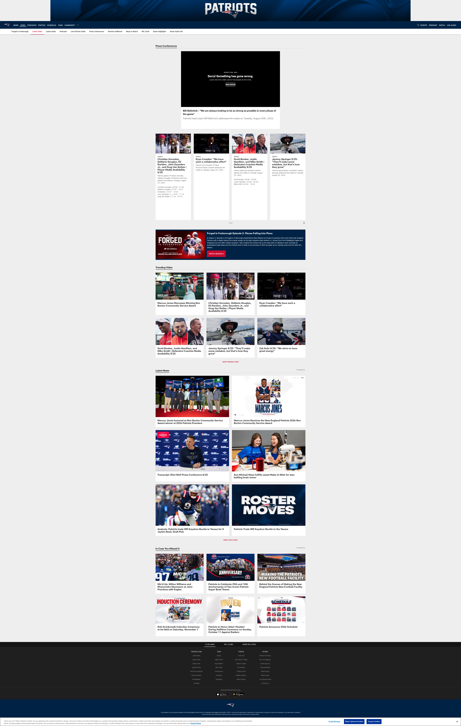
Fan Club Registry (265, 659)
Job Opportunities (265, 679)
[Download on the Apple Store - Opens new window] (222, 695)
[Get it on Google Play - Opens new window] (238, 695)
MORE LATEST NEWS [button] (230, 540)
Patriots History (196, 675)
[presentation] (304, 223)
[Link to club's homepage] (7, 25)
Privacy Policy (196, 723)
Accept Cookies (374, 721)
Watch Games (241, 679)
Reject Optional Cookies (354, 721)
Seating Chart (241, 671)
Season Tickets (241, 663)
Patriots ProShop (265, 655)
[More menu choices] (78, 25)
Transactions (219, 671)
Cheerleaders (196, 679)
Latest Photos (196, 667)
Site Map (196, 683)
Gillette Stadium (241, 675)
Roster (219, 655)
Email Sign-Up (265, 663)
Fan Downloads (265, 667)
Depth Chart (219, 659)
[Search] (418, 25)
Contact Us (265, 683)
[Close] (457, 721)
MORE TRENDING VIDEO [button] (230, 362)
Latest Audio (196, 663)
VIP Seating (241, 667)
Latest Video (196, 659)
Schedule (219, 675)
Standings (219, 679)
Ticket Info (241, 655)
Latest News (196, 655)
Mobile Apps (265, 671)
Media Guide (265, 675)
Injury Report (219, 663)
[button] (231, 84)
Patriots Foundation (196, 671)
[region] (230, 721)
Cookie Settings (334, 721)
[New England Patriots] (230, 705)
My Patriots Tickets (241, 659)
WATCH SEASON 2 (216, 254)
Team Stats (218, 667)
